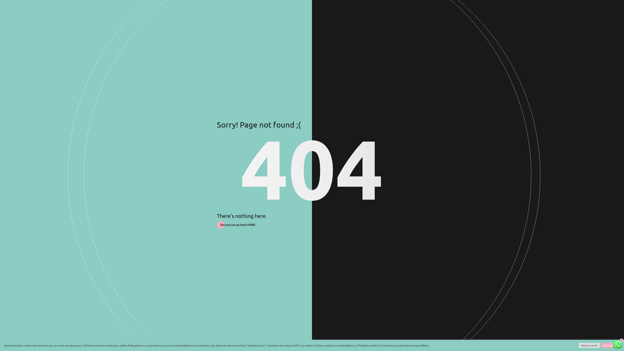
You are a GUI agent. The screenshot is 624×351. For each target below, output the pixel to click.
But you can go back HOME (238, 225)
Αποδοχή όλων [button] (610, 345)
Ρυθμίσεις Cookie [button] (589, 345)
